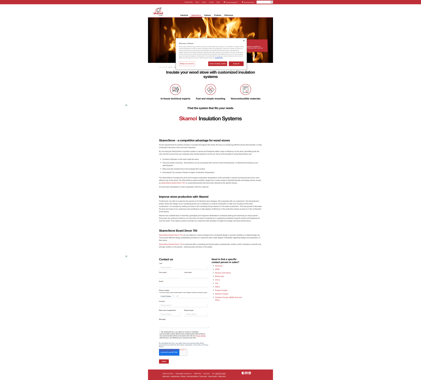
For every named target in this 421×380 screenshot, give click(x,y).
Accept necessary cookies (217, 64)
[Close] (243, 40)
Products (217, 15)
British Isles (219, 276)
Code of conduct (212, 376)
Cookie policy (166, 376)
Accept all (236, 64)
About (197, 2)
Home (170, 67)
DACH (217, 286)
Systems (207, 15)
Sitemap (183, 376)
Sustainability (189, 2)
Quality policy (222, 376)
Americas (218, 265)
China (217, 279)
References (228, 15)
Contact (211, 2)
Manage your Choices (187, 64)
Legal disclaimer (175, 376)
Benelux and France (223, 272)
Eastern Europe (221, 290)
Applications (196, 15)
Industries (184, 15)
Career (204, 2)
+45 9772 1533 (220, 373)
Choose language (231, 2)
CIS (216, 283)
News (218, 2)
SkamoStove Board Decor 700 (173, 183)
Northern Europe (221, 294)
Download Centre (249, 2)
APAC (217, 269)
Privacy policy (203, 376)
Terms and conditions (192, 376)
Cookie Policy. (219, 58)
